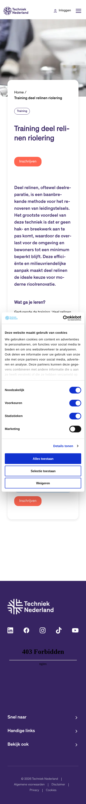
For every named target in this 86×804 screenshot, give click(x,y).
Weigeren (43, 483)
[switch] (75, 403)
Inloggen (65, 10)
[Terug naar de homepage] (15, 11)
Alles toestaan (43, 458)
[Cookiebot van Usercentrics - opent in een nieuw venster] (63, 318)
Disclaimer (58, 784)
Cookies (51, 790)
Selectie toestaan (43, 471)
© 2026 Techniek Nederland (39, 779)
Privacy (34, 790)
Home (19, 93)
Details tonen (63, 446)
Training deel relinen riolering (38, 98)
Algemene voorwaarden (29, 784)
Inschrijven (28, 162)
